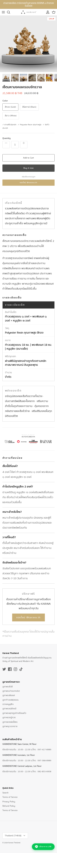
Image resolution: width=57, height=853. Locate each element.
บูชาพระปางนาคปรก (11, 691)
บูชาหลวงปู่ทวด (9, 717)
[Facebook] (10, 669)
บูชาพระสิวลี (7, 686)
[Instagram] (15, 669)
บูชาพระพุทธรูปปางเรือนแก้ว (14, 713)
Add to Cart (28, 157)
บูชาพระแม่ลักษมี (9, 708)
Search (5, 792)
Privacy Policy (8, 801)
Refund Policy (8, 806)
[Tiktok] (21, 669)
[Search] (10, 12)
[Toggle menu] (3, 12)
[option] (28, 44)
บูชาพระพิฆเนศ (8, 695)
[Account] (47, 12)
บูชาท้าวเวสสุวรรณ (10, 699)
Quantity (6, 138)
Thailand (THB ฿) (13, 835)
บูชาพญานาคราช (9, 726)
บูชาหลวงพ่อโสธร (9, 722)
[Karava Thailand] (28, 12)
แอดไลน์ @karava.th (28, 182)
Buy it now (28, 168)
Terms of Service (9, 797)
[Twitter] (4, 669)
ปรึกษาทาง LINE (45, 846)
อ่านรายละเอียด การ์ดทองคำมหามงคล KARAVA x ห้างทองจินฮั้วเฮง (28, 4)
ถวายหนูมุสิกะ (8, 704)
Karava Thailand (14, 843)
